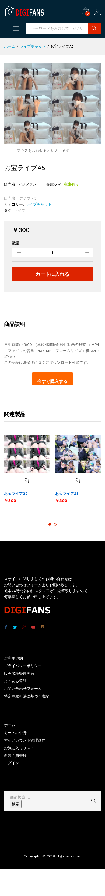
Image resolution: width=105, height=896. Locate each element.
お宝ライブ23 (67, 493)
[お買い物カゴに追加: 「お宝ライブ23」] (77, 480)
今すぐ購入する (52, 381)
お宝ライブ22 (16, 493)
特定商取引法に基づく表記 (26, 696)
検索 (15, 804)
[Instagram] (42, 627)
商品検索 (94, 28)
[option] (26, 471)
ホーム (9, 725)
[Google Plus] (24, 627)
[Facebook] (5, 627)
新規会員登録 (15, 755)
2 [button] (55, 524)
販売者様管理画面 (19, 673)
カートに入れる (52, 274)
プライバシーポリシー (23, 666)
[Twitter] (15, 627)
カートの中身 (15, 733)
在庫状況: (54, 184)
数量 (16, 243)
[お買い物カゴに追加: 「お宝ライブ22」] (26, 480)
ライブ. (20, 210)
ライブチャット (38, 204)
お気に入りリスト (19, 748)
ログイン (97, 15)
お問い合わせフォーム (23, 688)
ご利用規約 (13, 658)
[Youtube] (33, 627)
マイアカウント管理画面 (25, 740)
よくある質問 (15, 681)
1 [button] (49, 524)
